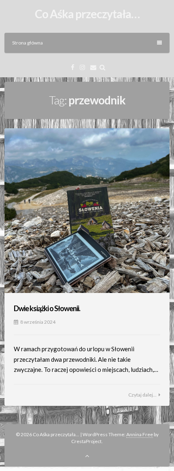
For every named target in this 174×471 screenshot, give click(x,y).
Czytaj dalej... (142, 395)
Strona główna (27, 43)
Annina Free (139, 434)
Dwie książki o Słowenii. (47, 308)
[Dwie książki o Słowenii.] (87, 210)
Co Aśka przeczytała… (87, 14)
